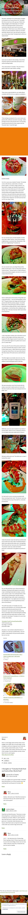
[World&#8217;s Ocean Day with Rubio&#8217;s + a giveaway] (14, 690)
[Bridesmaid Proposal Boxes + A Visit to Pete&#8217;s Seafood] (14, 668)
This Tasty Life (7, 4)
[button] (26, 2)
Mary (18, 8)
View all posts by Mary (8, 754)
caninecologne (10, 809)
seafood (10, 763)
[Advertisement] (14, 142)
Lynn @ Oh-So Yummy (12, 774)
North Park (4, 8)
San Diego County (12, 8)
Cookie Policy (5, 909)
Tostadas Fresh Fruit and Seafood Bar (12, 621)
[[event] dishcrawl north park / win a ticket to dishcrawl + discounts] (14, 647)
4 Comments (6, 760)
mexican (5, 763)
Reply (3, 786)
